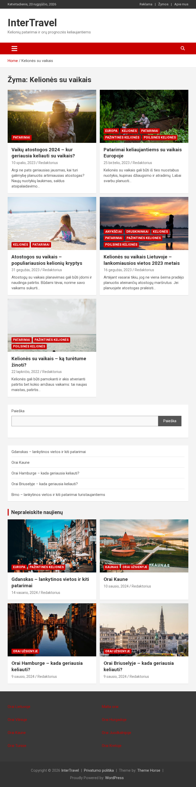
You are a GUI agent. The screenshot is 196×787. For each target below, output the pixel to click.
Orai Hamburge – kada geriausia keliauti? (45, 473)
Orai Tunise (17, 745)
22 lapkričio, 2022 (25, 372)
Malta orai (110, 706)
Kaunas (111, 567)
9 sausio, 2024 (22, 676)
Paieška (17, 411)
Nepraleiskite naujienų (37, 512)
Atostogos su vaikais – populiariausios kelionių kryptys (46, 260)
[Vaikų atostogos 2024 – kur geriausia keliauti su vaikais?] (51, 116)
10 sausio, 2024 (116, 586)
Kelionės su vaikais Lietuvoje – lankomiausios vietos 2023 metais (142, 260)
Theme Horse (148, 770)
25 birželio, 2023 (117, 163)
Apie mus (181, 4)
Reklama (146, 4)
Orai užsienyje (134, 567)
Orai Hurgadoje (114, 719)
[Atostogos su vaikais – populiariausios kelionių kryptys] (51, 223)
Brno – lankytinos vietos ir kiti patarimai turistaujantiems (58, 494)
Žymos (163, 4)
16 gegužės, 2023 (118, 270)
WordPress (114, 778)
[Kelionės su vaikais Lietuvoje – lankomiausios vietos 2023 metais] (144, 223)
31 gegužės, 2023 (25, 270)
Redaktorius (48, 163)
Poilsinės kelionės (160, 137)
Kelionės (129, 131)
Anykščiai (113, 231)
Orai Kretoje (111, 745)
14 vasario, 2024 (24, 593)
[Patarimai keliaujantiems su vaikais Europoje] (144, 116)
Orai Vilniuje (17, 719)
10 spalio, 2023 (23, 163)
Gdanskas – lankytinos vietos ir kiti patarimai (48, 451)
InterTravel (32, 23)
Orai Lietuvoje (19, 706)
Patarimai (21, 137)
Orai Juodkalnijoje (116, 732)
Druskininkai (137, 231)
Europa (111, 131)
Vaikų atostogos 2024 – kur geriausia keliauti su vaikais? (43, 153)
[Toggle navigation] (14, 48)
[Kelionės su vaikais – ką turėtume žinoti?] (51, 325)
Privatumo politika (99, 770)
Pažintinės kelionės (122, 137)
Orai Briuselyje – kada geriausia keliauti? (44, 484)
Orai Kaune (20, 462)
